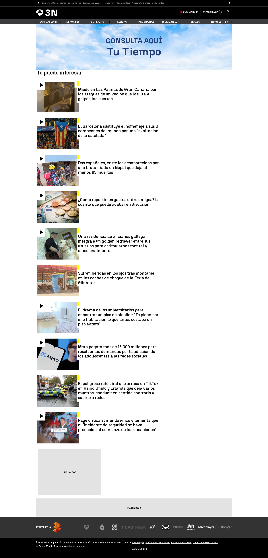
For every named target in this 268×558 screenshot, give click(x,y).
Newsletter (219, 21)
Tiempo (121, 21)
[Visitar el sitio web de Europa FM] (178, 527)
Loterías (97, 21)
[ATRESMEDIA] (48, 527)
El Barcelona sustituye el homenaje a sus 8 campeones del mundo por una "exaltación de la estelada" (118, 131)
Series (195, 21)
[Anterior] (38, 3)
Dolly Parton (158, 3)
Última (190, 12)
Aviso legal (138, 542)
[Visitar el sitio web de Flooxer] (226, 527)
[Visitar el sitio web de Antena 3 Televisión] (89, 527)
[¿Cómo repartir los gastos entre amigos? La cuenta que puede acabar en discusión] (58, 207)
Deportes (72, 21)
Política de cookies (181, 542)
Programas (146, 21)
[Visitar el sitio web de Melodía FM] (190, 527)
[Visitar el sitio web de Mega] (140, 527)
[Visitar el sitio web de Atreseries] (152, 527)
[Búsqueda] (228, 12)
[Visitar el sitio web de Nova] (127, 527)
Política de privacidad (157, 542)
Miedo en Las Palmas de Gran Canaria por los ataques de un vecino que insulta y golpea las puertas (117, 94)
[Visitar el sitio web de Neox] (114, 527)
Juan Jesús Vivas (92, 3)
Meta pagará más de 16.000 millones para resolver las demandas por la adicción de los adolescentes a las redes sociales (117, 352)
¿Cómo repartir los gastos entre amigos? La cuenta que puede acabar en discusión (119, 202)
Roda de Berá (123, 3)
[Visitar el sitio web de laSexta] (102, 527)
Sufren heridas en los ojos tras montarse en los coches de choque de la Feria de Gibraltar (116, 278)
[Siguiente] (229, 3)
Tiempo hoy (108, 3)
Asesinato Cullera (141, 3)
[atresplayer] (212, 12)
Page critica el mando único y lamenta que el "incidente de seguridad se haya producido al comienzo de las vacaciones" (118, 425)
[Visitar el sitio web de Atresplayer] (208, 527)
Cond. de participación (205, 542)
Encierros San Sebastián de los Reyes (61, 3)
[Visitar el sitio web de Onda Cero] (165, 527)
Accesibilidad (139, 549)
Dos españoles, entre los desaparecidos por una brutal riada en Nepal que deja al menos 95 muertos (118, 168)
